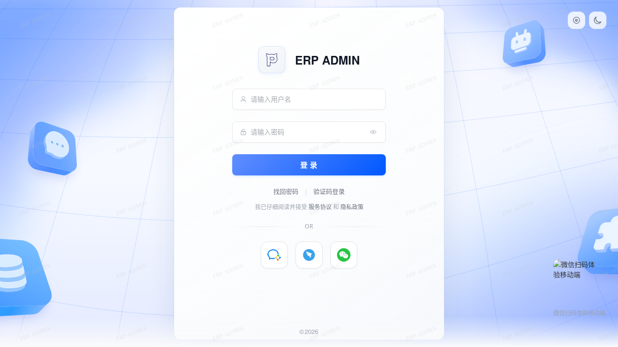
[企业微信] (274, 254)
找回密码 (285, 191)
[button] (576, 20)
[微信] (343, 254)
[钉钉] (309, 254)
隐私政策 (352, 207)
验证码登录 (329, 191)
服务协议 (320, 207)
